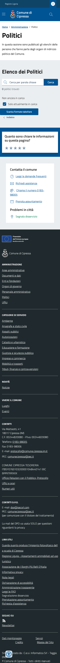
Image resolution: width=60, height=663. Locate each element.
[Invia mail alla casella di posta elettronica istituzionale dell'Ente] (29, 451)
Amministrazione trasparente (18, 587)
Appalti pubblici (10, 331)
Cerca (51, 82)
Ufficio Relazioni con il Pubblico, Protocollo (25, 478)
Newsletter (8, 625)
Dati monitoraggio (12, 638)
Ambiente (7, 321)
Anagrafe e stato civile (14, 326)
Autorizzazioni (9, 337)
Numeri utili (8, 489)
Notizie (6, 387)
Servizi (39, 638)
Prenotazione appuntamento (18, 600)
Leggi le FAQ (9, 591)
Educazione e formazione (16, 348)
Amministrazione (19, 27)
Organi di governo (12, 286)
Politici (5, 297)
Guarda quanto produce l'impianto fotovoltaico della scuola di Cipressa (30, 548)
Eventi (5, 411)
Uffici (5, 302)
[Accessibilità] (9, 654)
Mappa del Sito (45, 642)
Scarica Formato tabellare (19, 111)
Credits (19, 642)
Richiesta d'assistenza (14, 604)
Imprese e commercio (14, 358)
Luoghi (5, 406)
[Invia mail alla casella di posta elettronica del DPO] (19, 507)
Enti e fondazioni (11, 281)
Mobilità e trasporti (12, 364)
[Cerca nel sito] (49, 14)
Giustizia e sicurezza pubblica (18, 353)
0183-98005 (19, 442)
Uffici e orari (8, 483)
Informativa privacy (12, 572)
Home (5, 27)
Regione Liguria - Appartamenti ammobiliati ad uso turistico (30, 558)
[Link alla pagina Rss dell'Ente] (4, 621)
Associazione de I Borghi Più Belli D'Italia (24, 567)
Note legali (8, 577)
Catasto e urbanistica (13, 342)
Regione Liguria (11, 3)
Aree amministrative (13, 270)
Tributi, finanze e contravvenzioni (20, 369)
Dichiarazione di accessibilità (17, 583)
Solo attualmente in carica (22, 104)
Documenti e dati (11, 276)
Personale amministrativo (16, 292)
